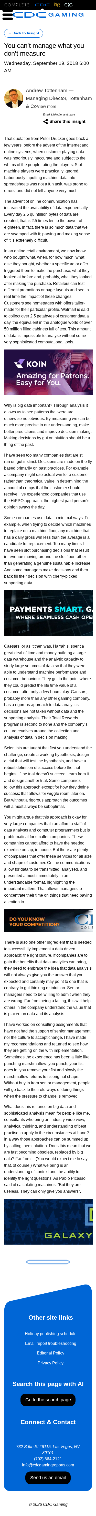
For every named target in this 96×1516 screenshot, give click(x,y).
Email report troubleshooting (50, 1343)
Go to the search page (48, 1399)
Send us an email (48, 1477)
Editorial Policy (50, 1353)
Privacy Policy (50, 1363)
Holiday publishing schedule (51, 1334)
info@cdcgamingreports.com (48, 1465)
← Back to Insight (23, 33)
